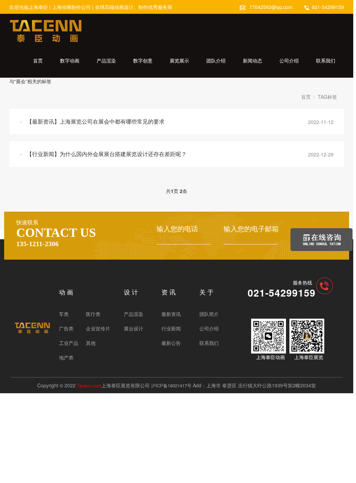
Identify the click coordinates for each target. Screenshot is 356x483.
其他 (91, 342)
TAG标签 (327, 96)
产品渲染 (106, 60)
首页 (38, 60)
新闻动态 (252, 60)
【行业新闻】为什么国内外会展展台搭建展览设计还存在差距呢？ (107, 154)
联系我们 (325, 60)
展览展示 (179, 60)
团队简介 (209, 313)
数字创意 (142, 60)
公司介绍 (289, 60)
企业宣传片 (98, 328)
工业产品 (68, 342)
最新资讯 (171, 313)
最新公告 (171, 342)
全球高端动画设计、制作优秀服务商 (133, 6)
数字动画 (69, 60)
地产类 (66, 357)
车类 (64, 313)
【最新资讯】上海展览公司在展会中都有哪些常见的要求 (96, 121)
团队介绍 (216, 60)
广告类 (66, 328)
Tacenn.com (89, 385)
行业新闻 (171, 328)
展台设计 (133, 328)
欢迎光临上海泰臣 (28, 6)
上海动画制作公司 (71, 6)
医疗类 (93, 313)
